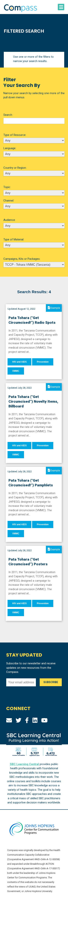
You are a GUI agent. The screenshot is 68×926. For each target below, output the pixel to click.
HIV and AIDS (19, 362)
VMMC (15, 371)
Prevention (43, 362)
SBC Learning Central (24, 764)
